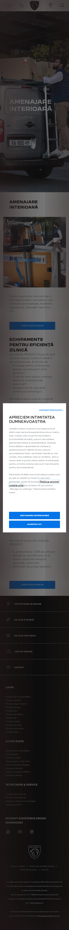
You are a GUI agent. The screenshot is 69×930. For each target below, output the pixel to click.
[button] (51, 410)
